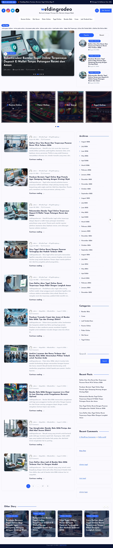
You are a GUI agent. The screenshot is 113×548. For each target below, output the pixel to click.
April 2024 (84, 276)
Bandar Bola (68, 21)
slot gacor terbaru (8, 30)
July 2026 (84, 149)
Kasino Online (25, 21)
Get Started (106, 13)
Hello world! (102, 439)
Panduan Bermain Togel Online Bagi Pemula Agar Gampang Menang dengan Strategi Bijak (93, 392)
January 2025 (85, 233)
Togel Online (57, 21)
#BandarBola (51, 313)
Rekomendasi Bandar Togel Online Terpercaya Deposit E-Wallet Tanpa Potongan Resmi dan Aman (49, 215)
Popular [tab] (86, 37)
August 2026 (85, 144)
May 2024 (84, 271)
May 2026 (84, 158)
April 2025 (84, 219)
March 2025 (85, 224)
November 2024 (86, 243)
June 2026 (84, 153)
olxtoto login (83, 494)
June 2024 (84, 266)
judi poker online (58, 30)
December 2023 (86, 294)
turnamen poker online (32, 30)
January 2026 (85, 177)
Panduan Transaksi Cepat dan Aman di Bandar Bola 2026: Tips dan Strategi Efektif (95, 527)
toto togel (82, 480)
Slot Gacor (36, 21)
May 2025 (84, 214)
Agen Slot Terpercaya (71, 30)
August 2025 (85, 200)
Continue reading (36, 161)
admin (9, 72)
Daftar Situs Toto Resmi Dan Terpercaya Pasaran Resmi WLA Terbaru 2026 (98, 48)
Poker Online (46, 21)
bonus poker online (46, 30)
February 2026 (86, 172)
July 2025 (84, 205)
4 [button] (38, 76)
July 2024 (84, 261)
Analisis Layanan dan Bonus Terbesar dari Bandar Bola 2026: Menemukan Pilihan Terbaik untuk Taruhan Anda (49, 358)
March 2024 (85, 280)
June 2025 (84, 210)
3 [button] (37, 76)
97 (42, 488)
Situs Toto (82, 453)
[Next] (107, 508)
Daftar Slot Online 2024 (100, 30)
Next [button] (70, 56)
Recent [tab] (102, 37)
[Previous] (104, 508)
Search (82, 356)
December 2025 (86, 181)
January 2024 (85, 290)
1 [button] (34, 76)
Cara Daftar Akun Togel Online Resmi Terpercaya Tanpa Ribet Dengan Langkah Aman (93, 418)
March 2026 (85, 167)
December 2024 (86, 238)
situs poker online (20, 30)
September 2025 (86, 196)
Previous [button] (5, 56)
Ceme (76, 21)
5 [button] (41, 76)
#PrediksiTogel (43, 139)
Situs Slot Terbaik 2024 (85, 30)
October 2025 (86, 191)
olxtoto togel (83, 467)
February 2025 (86, 229)
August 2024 (85, 257)
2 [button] (35, 76)
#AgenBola (42, 313)
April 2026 (84, 163)
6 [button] (43, 76)
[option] (37, 55)
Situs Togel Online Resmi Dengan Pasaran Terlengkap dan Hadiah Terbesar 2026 (43, 527)
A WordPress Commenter (87, 439)
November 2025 (86, 186)
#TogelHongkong (54, 139)
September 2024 (86, 252)
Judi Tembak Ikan (86, 21)
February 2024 (86, 285)
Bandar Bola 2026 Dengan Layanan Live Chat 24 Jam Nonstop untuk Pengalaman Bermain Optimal (49, 396)
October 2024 (86, 247)
